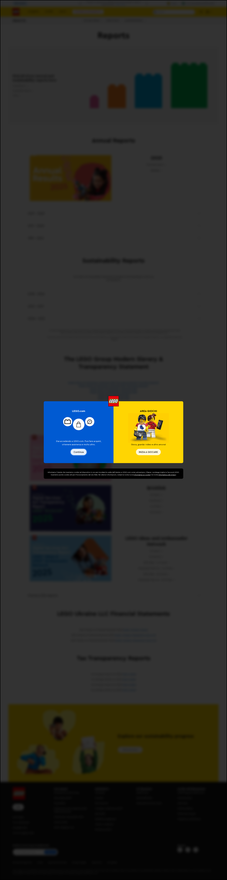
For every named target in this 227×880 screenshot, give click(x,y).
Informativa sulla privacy (167, 475)
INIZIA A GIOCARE (148, 452)
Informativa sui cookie (142, 475)
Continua (79, 452)
